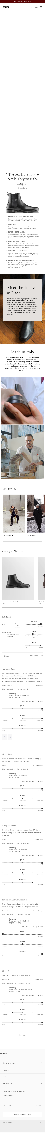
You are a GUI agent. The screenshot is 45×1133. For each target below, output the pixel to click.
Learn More (21, 56)
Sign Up (38, 1105)
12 (39, 71)
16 (26, 78)
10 (26, 71)
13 (5, 78)
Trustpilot (3, 1054)
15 (19, 78)
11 (32, 71)
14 (12, 78)
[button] (4, 737)
